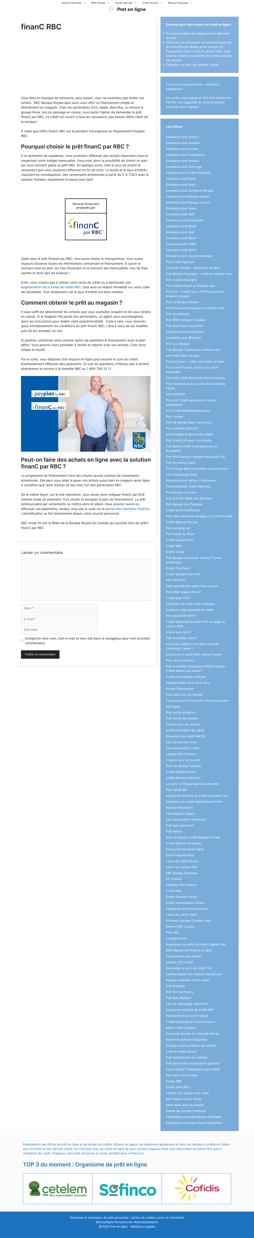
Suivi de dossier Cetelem (183, 766)
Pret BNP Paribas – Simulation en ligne (193, 268)
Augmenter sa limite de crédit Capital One (195, 944)
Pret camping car (178, 528)
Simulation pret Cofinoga (183, 167)
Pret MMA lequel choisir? (183, 592)
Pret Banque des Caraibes (184, 504)
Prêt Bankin (174, 831)
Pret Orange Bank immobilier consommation (197, 468)
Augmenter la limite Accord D (187, 909)
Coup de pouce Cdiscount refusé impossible (197, 700)
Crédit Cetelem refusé (181, 897)
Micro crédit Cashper (181, 1027)
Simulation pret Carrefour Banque (189, 190)
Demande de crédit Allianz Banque (190, 604)
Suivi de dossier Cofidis (182, 748)
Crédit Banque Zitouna (182, 522)
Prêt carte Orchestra (180, 660)
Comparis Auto (176, 938)
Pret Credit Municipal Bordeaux (188, 410)
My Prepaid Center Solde (183, 1099)
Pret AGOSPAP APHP (180, 616)
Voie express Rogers (180, 813)
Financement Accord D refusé (187, 1016)
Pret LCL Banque (178, 344)
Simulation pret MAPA (181, 250)
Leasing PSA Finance (180, 754)
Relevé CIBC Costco (180, 926)
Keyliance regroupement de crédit (190, 610)
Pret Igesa (173, 706)
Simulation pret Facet (181, 178)
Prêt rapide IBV (176, 790)
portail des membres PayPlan (128, 509)
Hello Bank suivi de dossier (185, 1105)
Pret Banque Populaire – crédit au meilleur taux (199, 274)
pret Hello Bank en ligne (183, 355)
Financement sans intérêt (183, 956)
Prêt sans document (180, 825)
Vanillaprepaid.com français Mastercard (194, 974)
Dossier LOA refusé (179, 962)
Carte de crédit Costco (182, 861)
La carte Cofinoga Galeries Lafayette (192, 784)
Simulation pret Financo (182, 161)
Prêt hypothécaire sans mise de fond (192, 586)
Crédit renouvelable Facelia (185, 903)
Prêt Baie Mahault (178, 998)
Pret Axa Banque (177, 314)
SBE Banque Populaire (181, 873)
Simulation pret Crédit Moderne (188, 173)
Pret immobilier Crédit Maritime (188, 486)
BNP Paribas (98, 2)
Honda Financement (180, 688)
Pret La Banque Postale (182, 302)
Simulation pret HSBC (181, 244)
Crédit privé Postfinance (183, 510)
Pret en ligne (131, 9)
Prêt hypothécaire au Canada (186, 1057)
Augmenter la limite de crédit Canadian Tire (196, 796)
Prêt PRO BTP (175, 580)
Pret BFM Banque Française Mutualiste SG (195, 457)
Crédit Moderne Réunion (183, 778)
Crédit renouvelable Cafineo (186, 677)
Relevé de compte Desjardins (186, 1039)
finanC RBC (174, 1081)
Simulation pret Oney (181, 184)
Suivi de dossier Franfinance (186, 819)
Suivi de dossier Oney (181, 742)
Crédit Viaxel (175, 552)
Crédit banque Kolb (179, 540)
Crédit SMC (174, 546)
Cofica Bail (173, 891)
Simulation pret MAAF (181, 226)
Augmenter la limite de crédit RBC (190, 1010)
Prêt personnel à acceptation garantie (192, 1063)
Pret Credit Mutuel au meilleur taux (190, 286)
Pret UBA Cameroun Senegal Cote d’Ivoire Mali (199, 516)
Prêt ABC (172, 932)
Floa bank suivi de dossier (184, 694)
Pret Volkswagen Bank (181, 474)
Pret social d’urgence (180, 712)
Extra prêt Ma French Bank (185, 849)
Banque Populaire (178, 2)
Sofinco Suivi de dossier (183, 724)
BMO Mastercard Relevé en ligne (189, 950)
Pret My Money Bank (180, 462)
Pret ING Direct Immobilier (184, 326)
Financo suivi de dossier (183, 760)
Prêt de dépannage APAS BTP (187, 1004)
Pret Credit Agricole (180, 262)
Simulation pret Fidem (181, 208)
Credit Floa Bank (177, 568)
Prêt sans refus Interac (182, 1075)
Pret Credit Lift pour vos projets (188, 440)
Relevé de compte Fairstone (185, 1111)
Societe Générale (71, 2)
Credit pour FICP (178, 598)
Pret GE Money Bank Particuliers (189, 422)
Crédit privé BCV (178, 1087)
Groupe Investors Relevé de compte (191, 1045)
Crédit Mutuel (150, 2)
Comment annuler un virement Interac (192, 1033)
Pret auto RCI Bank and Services (189, 498)
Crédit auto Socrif (178, 632)
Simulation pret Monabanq (184, 332)
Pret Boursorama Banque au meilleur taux (195, 308)
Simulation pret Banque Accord (188, 202)
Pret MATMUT (176, 394)
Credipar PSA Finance (181, 885)
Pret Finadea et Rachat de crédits (189, 434)
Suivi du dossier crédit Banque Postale (193, 837)
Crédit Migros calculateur (184, 843)
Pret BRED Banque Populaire (186, 320)
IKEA (94, 107)
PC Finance (174, 879)
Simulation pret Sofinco (182, 137)
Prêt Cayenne (175, 986)
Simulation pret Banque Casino (187, 196)
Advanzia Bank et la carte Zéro (188, 683)
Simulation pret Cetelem (183, 143)
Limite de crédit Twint (181, 914)
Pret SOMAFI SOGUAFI (182, 428)
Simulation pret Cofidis (182, 149)
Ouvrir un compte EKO (181, 867)
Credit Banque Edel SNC (183, 574)
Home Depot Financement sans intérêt (193, 1069)
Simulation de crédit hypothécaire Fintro (194, 801)
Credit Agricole (123, 2)
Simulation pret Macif (181, 238)
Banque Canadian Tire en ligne (187, 980)
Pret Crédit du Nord (180, 534)
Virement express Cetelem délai (188, 920)
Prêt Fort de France (179, 992)
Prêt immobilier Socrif (181, 638)
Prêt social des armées (182, 718)
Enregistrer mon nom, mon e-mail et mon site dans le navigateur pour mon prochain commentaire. (87, 641)
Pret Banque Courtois (181, 492)
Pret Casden (174, 416)
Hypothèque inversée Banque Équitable (193, 1117)
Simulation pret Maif (180, 232)
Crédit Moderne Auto (181, 772)
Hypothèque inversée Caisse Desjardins (194, 1123)
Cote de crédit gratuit (181, 1051)
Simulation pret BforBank (183, 338)
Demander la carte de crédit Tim (189, 968)
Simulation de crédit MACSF (185, 736)
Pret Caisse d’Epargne (181, 280)
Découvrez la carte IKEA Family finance (194, 654)
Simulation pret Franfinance (185, 155)
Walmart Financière (179, 807)
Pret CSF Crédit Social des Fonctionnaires (195, 378)
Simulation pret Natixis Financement (191, 480)
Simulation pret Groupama (184, 220)
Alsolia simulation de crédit (185, 730)
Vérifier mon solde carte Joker (187, 1093)
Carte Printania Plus (180, 855)
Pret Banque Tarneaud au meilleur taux (193, 349)
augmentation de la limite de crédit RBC (51, 287)
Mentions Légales (143, 1226)
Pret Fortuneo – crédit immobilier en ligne (195, 361)
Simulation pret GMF (180, 214)
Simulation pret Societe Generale (189, 256)
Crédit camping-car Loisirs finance (190, 1022)
